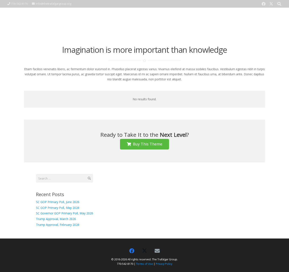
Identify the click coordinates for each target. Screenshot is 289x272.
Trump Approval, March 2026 (56, 219)
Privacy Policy (164, 264)
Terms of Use (144, 264)
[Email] (157, 250)
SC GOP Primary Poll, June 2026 (57, 202)
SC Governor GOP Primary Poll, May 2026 (64, 213)
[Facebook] (263, 4)
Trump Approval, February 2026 (57, 225)
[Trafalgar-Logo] (50, 20)
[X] (271, 4)
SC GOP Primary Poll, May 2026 (57, 208)
